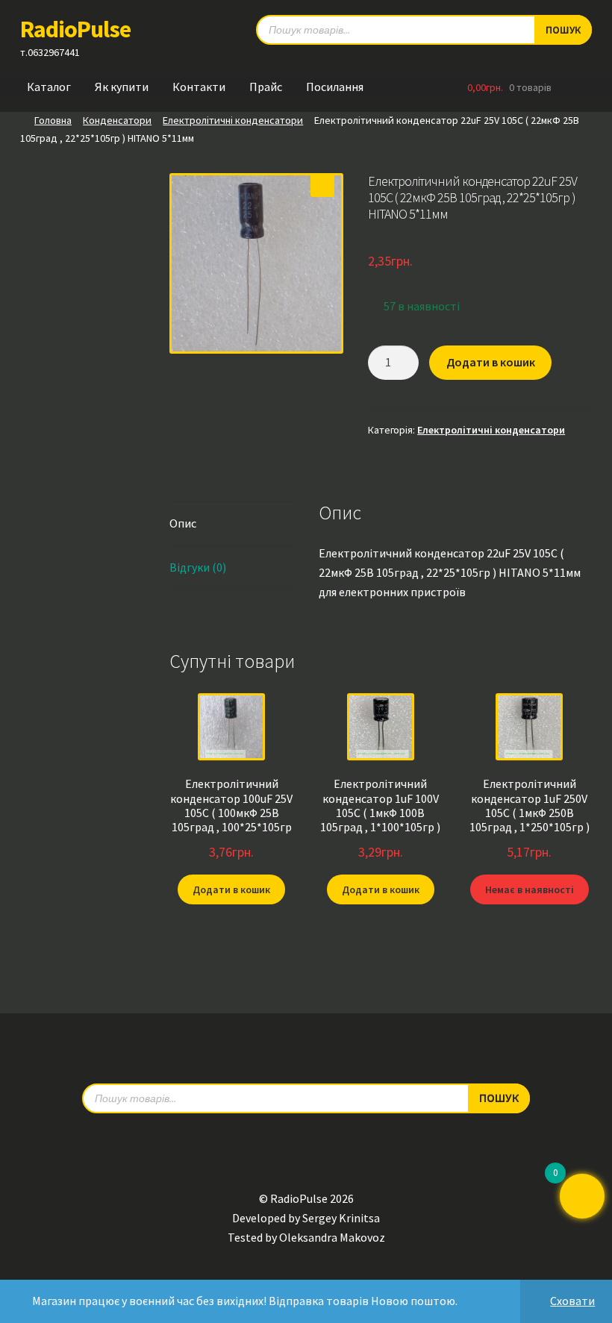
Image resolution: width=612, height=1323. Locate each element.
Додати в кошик (490, 361)
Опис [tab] (182, 523)
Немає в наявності (529, 889)
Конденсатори (117, 120)
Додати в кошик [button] (231, 889)
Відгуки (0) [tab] (197, 567)
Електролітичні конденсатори (233, 120)
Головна (53, 120)
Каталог (49, 86)
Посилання (334, 86)
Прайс (265, 86)
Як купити (122, 86)
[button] (322, 185)
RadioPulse (75, 29)
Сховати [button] (572, 1300)
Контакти (198, 86)
